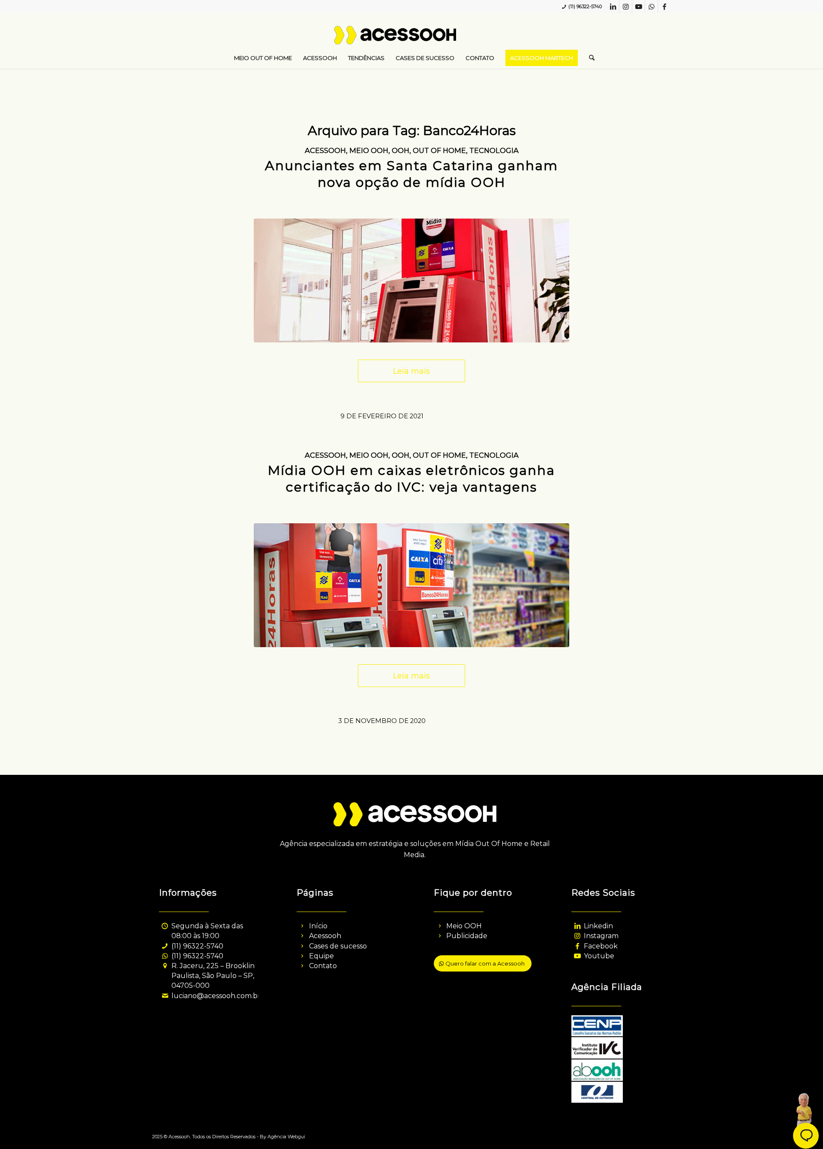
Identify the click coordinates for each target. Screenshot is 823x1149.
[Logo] (411, 38)
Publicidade (466, 936)
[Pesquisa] (589, 58)
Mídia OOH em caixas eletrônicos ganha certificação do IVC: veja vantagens (411, 478)
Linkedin (598, 926)
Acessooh (325, 150)
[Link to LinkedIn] (613, 6)
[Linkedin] (577, 926)
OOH (400, 150)
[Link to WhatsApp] (651, 6)
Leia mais (411, 371)
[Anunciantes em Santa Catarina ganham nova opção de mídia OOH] (411, 280)
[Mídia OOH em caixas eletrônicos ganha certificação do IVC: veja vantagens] (411, 585)
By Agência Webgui (282, 1137)
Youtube (599, 956)
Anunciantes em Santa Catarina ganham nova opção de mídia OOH (411, 174)
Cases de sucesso (338, 946)
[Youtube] (577, 956)
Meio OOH (368, 150)
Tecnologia (494, 150)
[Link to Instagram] (625, 6)
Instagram (601, 936)
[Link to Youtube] (638, 6)
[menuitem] (262, 58)
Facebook (601, 946)
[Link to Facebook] (664, 6)
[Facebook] (577, 946)
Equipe (321, 956)
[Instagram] (577, 936)
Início (318, 926)
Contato (323, 966)
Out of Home (439, 150)
